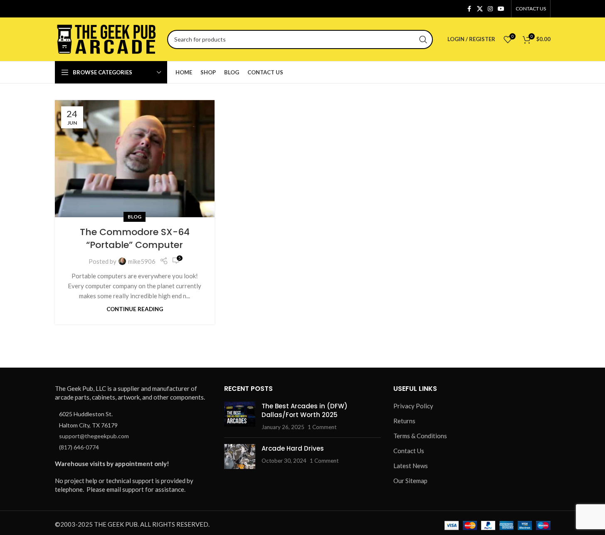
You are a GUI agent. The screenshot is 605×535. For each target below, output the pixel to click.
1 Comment (322, 427)
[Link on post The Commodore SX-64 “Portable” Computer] (135, 158)
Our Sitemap (410, 480)
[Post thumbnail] (239, 416)
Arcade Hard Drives (293, 448)
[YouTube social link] (501, 9)
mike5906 (142, 261)
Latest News (410, 465)
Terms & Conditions (420, 435)
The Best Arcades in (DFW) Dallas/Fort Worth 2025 (305, 410)
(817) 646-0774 (79, 447)
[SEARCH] (423, 39)
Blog (134, 217)
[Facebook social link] (469, 9)
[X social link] (479, 9)
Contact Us (408, 450)
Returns (404, 421)
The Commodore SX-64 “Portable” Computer (135, 238)
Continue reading (134, 309)
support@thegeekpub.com (94, 435)
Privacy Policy (413, 406)
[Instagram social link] (490, 9)
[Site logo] (107, 38)
